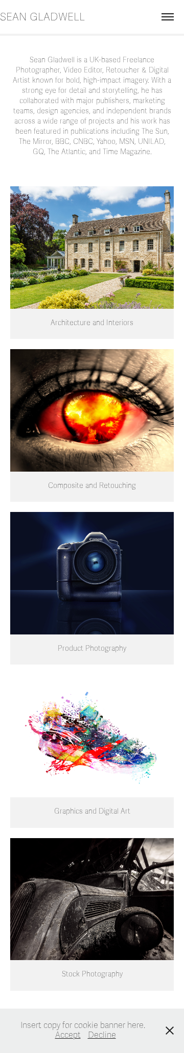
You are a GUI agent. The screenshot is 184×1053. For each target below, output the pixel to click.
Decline (102, 1035)
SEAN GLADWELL (42, 16)
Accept (68, 1035)
